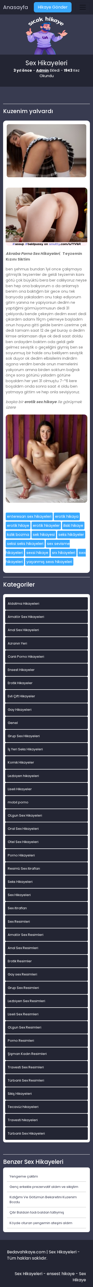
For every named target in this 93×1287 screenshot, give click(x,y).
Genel (13, 723)
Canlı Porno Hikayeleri (26, 656)
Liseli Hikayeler (20, 789)
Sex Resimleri (19, 921)
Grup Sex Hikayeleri (24, 736)
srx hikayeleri (63, 552)
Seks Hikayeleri (20, 881)
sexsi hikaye (37, 552)
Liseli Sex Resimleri (23, 1014)
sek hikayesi (44, 534)
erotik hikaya (67, 516)
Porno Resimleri (21, 1040)
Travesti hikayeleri (23, 1120)
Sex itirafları (17, 908)
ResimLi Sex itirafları (24, 868)
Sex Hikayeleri (19, 895)
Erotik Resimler (20, 961)
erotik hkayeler (46, 525)
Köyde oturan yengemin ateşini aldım (41, 1223)
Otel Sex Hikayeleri (23, 842)
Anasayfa (15, 7)
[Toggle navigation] (82, 7)
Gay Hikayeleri (20, 709)
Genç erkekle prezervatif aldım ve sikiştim (44, 1187)
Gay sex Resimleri (22, 974)
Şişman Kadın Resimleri (27, 1054)
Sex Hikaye (79, 1277)
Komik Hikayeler (21, 762)
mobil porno (18, 802)
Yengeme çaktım (24, 1176)
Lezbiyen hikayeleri (23, 776)
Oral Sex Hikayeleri (23, 828)
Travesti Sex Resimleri (26, 1067)
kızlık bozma (18, 534)
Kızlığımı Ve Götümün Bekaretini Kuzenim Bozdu (43, 1199)
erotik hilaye (18, 525)
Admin (42, 70)
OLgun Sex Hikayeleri (25, 815)
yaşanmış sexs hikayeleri (49, 561)
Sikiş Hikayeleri (20, 1093)
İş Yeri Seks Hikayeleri (25, 749)
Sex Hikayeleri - (31, 1274)
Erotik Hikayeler (20, 683)
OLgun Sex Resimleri (24, 1027)
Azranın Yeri (17, 643)
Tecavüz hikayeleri (23, 1107)
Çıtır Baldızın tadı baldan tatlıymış (37, 1212)
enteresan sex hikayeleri (29, 516)
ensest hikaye (61, 1274)
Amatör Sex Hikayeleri (26, 617)
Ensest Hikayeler (21, 670)
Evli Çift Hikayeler (21, 696)
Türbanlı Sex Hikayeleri (26, 1133)
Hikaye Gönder (53, 7)
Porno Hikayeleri (21, 855)
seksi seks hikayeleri (25, 543)
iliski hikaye (73, 525)
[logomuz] (46, 36)
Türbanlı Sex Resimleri (26, 1080)
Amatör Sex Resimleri (25, 935)
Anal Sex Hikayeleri (23, 630)
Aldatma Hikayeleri (23, 603)
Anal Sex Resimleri (23, 948)
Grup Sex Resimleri (23, 988)
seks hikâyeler (71, 534)
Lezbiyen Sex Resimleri (26, 1001)
